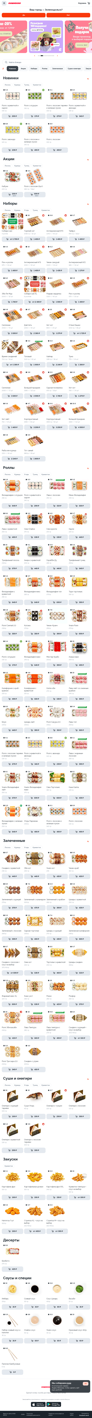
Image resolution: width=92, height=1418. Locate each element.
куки (69, 1383)
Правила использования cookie (56, 1414)
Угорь (26, 210)
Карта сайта (71, 1414)
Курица (17, 85)
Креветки (37, 85)
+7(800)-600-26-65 (59, 1393)
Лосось (8, 85)
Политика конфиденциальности (33, 1414)
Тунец (26, 85)
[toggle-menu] (4, 3)
